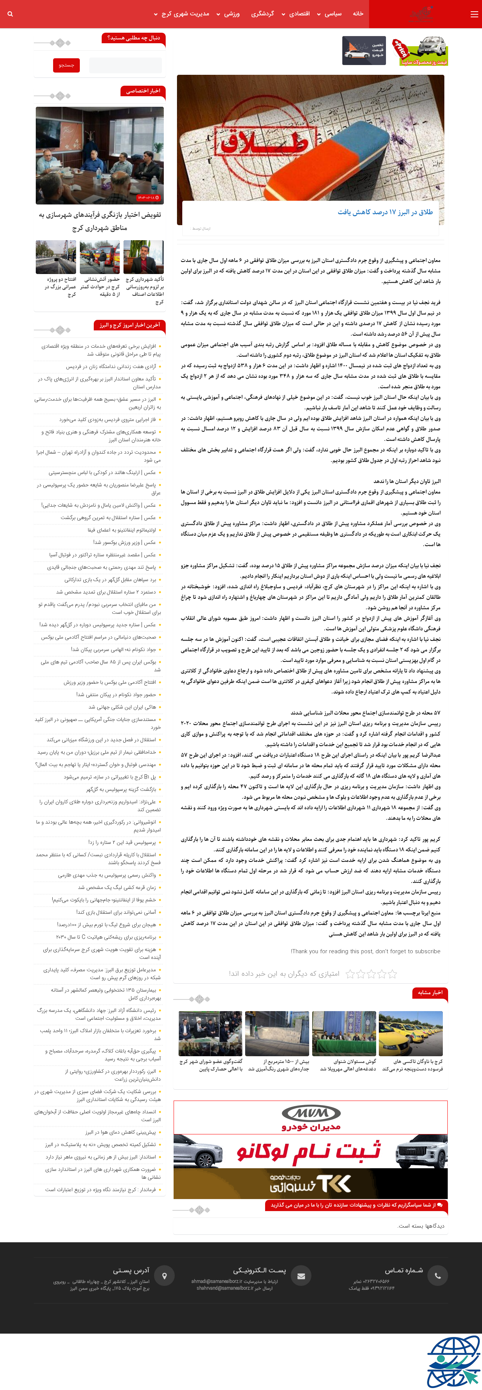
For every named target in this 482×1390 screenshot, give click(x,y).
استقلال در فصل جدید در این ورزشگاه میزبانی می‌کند (101, 740)
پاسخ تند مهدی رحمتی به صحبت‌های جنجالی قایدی (101, 567)
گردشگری (262, 14)
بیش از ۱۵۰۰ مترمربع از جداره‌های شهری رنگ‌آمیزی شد (278, 1065)
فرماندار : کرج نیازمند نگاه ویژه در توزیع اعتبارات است (100, 1190)
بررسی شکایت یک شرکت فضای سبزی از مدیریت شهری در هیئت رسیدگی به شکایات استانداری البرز (97, 1095)
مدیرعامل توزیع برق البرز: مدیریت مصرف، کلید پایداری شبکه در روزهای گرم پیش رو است (102, 974)
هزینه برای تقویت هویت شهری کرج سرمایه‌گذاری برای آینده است (102, 953)
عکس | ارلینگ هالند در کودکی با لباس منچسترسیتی (102, 472)
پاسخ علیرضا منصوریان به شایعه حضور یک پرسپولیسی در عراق (99, 489)
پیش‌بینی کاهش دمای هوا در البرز (120, 1132)
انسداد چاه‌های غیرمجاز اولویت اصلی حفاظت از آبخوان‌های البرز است (97, 1116)
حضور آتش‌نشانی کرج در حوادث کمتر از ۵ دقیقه (100, 287)
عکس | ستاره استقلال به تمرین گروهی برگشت (108, 517)
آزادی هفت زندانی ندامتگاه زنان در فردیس (111, 366)
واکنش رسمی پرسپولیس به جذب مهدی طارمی (107, 875)
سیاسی (333, 14)
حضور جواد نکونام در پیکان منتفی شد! (116, 695)
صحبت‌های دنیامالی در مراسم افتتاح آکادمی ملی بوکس (98, 637)
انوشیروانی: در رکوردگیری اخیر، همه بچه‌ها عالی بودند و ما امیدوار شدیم (98, 826)
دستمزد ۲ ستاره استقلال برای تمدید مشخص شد (106, 592)
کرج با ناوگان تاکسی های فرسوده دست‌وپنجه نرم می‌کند (412, 1065)
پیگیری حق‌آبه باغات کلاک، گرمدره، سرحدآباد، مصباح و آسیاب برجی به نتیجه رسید (103, 1055)
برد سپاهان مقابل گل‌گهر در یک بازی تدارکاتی (110, 579)
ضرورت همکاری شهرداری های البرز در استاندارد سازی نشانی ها (103, 1173)
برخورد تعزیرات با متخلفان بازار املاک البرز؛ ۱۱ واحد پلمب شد (100, 1035)
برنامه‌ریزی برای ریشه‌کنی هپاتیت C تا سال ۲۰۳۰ (106, 937)
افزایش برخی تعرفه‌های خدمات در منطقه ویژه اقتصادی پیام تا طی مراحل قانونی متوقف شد (101, 350)
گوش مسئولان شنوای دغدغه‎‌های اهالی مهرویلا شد (348, 1065)
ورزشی (232, 14)
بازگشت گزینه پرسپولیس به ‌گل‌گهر (121, 789)
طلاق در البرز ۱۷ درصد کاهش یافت (385, 212)
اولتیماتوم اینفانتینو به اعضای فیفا (122, 530)
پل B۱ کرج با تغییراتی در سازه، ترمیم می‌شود (110, 777)
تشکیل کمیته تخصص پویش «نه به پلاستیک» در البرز (100, 1144)
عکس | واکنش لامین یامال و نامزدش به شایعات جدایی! (98, 505)
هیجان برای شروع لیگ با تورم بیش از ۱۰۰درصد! (106, 925)
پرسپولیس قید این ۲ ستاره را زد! (122, 842)
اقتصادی (299, 14)
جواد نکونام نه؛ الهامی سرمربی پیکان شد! (113, 649)
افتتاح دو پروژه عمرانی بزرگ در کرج (60, 287)
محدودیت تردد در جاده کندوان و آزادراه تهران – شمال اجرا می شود (99, 456)
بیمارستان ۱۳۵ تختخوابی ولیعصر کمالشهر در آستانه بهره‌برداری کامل (106, 994)
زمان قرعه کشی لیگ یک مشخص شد (117, 887)
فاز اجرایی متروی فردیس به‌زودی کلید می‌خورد (107, 419)
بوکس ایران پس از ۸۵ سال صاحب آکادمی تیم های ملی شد (101, 666)
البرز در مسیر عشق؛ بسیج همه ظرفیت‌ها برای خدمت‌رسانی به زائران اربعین (97, 403)
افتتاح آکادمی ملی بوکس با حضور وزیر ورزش (110, 682)
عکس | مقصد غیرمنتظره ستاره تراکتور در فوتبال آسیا (102, 555)
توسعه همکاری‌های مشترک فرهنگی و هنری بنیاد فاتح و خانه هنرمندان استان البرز (101, 436)
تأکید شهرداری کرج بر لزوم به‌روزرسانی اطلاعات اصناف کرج (145, 291)
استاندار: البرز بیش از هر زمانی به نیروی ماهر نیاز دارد (101, 1157)
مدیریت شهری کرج (185, 14)
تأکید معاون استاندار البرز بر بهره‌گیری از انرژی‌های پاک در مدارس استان (99, 383)
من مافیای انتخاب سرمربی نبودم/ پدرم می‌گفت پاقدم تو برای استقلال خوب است (99, 608)
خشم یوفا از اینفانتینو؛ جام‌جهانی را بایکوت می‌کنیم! (104, 900)
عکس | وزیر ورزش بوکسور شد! (124, 542)
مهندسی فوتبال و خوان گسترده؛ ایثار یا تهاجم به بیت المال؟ (95, 764)
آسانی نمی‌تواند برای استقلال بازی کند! (116, 912)
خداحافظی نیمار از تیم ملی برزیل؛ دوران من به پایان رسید (96, 752)
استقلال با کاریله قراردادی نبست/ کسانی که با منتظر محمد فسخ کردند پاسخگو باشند (98, 859)
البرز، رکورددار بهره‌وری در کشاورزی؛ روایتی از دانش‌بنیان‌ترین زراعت (113, 1075)
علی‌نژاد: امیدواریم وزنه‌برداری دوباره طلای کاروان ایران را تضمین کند (100, 806)
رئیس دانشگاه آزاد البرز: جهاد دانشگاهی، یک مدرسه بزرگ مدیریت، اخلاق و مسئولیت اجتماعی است (99, 1014)
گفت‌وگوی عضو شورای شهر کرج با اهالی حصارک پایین (211, 1065)
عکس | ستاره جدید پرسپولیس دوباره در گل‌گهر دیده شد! (98, 625)
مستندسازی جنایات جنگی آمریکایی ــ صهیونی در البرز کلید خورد (98, 723)
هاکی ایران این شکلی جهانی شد (122, 707)
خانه (358, 14)
